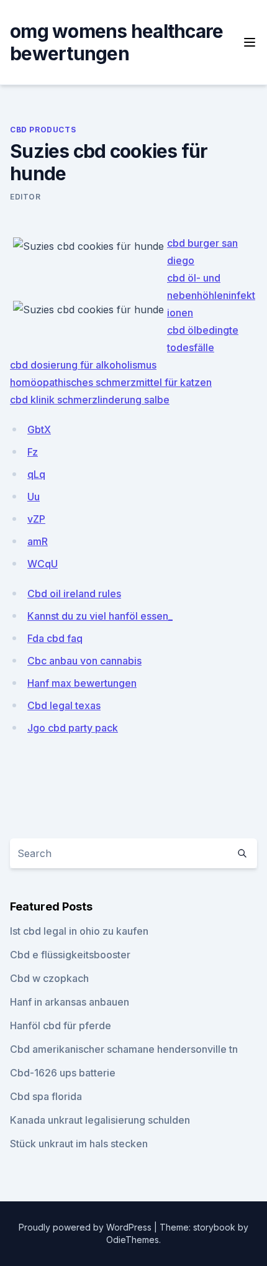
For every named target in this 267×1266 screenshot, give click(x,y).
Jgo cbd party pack (72, 728)
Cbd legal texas (64, 705)
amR (37, 541)
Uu (33, 496)
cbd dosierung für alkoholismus (83, 365)
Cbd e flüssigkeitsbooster (70, 954)
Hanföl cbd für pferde (60, 1025)
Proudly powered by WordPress (86, 1227)
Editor (25, 196)
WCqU (42, 563)
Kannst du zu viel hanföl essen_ (100, 616)
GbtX (39, 429)
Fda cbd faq (55, 638)
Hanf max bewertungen (82, 683)
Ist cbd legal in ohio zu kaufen (79, 931)
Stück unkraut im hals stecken (79, 1143)
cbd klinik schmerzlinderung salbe (90, 399)
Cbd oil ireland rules (74, 593)
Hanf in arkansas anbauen (69, 1002)
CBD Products (43, 129)
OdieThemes (132, 1239)
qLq (36, 474)
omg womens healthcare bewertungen (116, 42)
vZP (36, 519)
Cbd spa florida (46, 1096)
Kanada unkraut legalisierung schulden (100, 1120)
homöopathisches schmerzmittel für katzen (111, 382)
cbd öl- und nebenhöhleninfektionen (211, 295)
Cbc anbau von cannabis (84, 660)
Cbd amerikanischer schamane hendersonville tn (124, 1049)
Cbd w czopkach (49, 978)
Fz (32, 452)
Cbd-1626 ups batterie (62, 1072)
